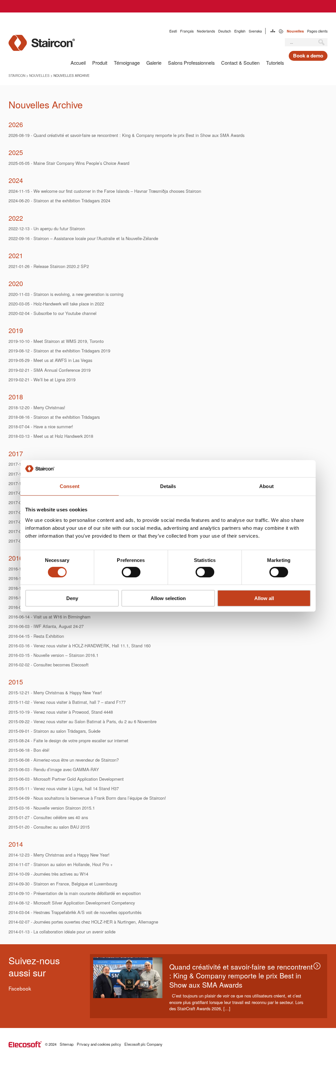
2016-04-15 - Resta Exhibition (36, 636)
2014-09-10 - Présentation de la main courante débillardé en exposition (75, 893)
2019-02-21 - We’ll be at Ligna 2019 (42, 379)
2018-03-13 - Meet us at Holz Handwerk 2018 (51, 436)
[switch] (131, 572)
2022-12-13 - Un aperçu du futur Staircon (47, 228)
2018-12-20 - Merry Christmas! (37, 407)
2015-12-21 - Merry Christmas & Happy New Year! (55, 692)
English (239, 31)
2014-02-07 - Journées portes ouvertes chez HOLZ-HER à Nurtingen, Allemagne (83, 922)
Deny (72, 598)
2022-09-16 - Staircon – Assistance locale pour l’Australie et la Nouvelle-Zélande (83, 238)
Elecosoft (25, 1044)
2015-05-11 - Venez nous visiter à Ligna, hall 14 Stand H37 (64, 788)
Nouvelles (295, 31)
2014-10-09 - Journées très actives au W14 (48, 874)
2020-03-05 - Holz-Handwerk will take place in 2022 (56, 304)
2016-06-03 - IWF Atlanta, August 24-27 (46, 626)
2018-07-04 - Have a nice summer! (41, 426)
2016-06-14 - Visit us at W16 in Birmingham (50, 617)
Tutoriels (275, 62)
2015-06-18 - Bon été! (29, 750)
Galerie (153, 62)
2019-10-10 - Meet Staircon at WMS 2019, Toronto (56, 341)
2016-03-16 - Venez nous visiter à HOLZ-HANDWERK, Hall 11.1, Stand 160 (80, 645)
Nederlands (206, 31)
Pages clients (317, 31)
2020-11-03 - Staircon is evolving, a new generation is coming (66, 294)
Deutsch (224, 31)
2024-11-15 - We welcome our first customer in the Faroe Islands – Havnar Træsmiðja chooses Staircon (105, 191)
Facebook (20, 988)
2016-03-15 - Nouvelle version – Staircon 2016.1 (53, 655)
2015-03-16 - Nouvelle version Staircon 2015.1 (52, 808)
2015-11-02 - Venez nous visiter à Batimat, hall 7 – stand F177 (67, 702)
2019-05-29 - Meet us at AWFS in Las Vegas (50, 360)
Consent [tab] (69, 486)
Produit (99, 62)
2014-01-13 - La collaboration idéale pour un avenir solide (62, 931)
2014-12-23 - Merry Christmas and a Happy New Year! (59, 855)
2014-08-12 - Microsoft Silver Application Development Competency (72, 903)
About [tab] (266, 486)
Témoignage (127, 62)
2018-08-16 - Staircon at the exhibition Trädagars (54, 417)
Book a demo (308, 55)
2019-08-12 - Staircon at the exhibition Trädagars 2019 (59, 350)
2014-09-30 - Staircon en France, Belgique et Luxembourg (63, 884)
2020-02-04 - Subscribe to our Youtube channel (52, 313)
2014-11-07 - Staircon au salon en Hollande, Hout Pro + (61, 864)
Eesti (173, 31)
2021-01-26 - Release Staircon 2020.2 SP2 (49, 266)
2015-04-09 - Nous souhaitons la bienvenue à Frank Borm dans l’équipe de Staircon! (87, 798)
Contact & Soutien (240, 62)
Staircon (17, 75)
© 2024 (50, 1044)
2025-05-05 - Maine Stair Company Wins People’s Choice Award (69, 163)
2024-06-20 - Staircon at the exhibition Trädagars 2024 (59, 200)
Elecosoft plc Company (143, 1044)
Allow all (264, 598)
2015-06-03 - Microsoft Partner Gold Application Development (66, 779)
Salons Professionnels (191, 62)
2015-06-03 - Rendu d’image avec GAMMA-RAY (54, 769)
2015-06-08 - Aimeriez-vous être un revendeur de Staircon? (64, 760)
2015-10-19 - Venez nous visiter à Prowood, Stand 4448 (61, 712)
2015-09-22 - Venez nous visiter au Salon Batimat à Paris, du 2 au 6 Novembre (83, 721)
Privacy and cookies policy (99, 1044)
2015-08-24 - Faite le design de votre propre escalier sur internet (68, 740)
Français (187, 31)
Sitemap (272, 31)
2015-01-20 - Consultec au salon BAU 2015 (49, 827)
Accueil (78, 62)
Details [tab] (168, 486)
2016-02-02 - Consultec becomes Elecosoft (49, 664)
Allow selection (168, 598)
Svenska (255, 31)
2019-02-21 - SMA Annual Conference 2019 (50, 370)
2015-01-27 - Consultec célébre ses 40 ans (48, 817)
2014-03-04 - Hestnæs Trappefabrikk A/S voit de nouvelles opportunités (75, 912)
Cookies (281, 31)
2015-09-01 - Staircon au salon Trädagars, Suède (54, 731)
